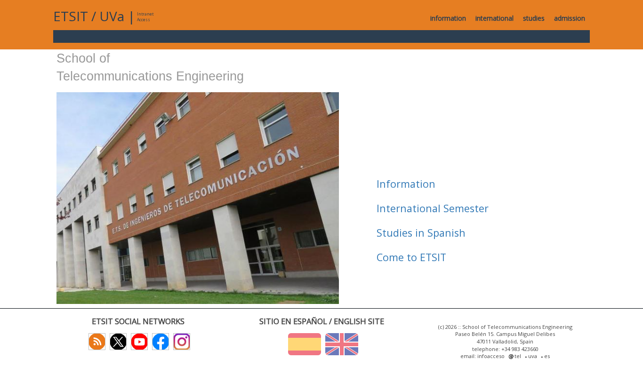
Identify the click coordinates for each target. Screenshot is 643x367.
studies (534, 18)
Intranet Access (145, 16)
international (494, 18)
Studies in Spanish (421, 232)
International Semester (433, 208)
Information (406, 184)
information (448, 18)
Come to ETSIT (411, 257)
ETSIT (70, 16)
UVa (111, 16)
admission (569, 18)
